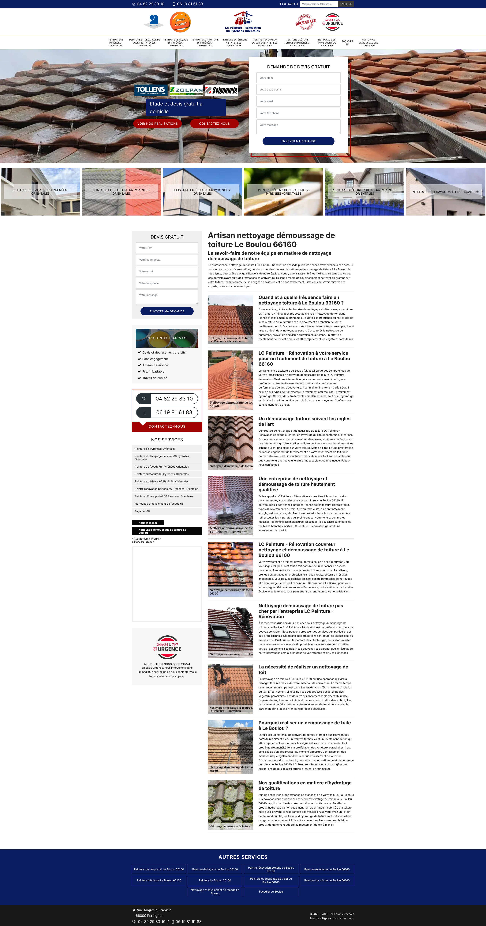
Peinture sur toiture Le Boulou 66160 (327, 880)
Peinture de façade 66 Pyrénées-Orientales (176, 42)
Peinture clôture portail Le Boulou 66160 (159, 869)
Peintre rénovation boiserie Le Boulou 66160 (271, 869)
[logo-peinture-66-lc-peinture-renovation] (243, 21)
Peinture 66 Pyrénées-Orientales (116, 42)
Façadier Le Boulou (271, 891)
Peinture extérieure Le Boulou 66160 (327, 869)
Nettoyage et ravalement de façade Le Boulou (215, 891)
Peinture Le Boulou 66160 (215, 880)
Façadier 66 (347, 43)
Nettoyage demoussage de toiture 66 (368, 42)
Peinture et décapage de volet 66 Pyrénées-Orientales (144, 42)
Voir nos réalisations (157, 123)
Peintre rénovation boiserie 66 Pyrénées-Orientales (265, 42)
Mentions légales (320, 918)
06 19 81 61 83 (189, 4)
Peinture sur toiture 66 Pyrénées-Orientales (205, 42)
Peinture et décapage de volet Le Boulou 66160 (271, 880)
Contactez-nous (343, 918)
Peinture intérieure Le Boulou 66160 (159, 880)
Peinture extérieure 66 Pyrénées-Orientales (234, 42)
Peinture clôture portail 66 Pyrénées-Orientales (297, 42)
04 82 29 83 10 (150, 4)
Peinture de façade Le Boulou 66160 (215, 869)
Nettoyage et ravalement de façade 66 (326, 42)
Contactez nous (214, 123)
